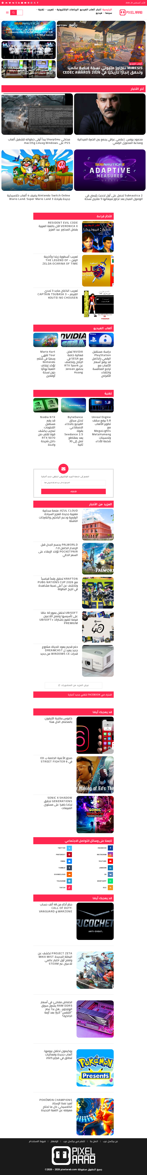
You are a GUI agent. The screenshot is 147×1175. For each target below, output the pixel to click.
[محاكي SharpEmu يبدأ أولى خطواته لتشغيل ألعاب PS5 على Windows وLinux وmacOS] (37, 114)
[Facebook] (37, 3)
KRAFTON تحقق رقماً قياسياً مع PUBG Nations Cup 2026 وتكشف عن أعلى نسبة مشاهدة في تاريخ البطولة (58, 584)
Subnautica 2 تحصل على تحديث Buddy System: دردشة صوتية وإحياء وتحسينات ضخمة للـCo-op (29, 32)
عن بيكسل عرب (110, 1141)
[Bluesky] (10, 3)
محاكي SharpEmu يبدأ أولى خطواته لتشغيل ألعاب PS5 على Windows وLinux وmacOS (39, 141)
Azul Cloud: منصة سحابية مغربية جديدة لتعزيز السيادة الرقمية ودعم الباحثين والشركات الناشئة (58, 515)
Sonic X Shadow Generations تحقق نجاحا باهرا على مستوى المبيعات (58, 803)
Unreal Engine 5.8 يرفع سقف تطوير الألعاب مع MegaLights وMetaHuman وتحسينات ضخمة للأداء (101, 429)
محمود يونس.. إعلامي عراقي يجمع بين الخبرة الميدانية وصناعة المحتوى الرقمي (110, 141)
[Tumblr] (16, 3)
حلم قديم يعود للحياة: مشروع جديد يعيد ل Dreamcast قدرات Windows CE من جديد (59, 650)
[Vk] (13, 3)
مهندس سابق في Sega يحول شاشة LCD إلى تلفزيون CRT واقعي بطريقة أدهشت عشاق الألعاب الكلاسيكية (30, 70)
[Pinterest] (28, 3)
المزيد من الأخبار (100, 504)
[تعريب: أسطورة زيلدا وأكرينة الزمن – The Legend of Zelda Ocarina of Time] (98, 271)
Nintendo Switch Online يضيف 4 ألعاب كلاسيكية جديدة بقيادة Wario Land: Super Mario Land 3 (38, 197)
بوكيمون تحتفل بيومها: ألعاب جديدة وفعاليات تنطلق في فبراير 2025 (58, 1054)
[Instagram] (31, 3)
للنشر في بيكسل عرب (74, 1141)
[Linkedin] (19, 3)
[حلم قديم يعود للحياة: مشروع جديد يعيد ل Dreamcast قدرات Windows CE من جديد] (98, 661)
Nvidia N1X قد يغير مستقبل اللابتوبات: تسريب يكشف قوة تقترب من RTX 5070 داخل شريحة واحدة (46, 430)
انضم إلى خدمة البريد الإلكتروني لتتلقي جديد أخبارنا (65, 477)
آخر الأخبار (137, 89)
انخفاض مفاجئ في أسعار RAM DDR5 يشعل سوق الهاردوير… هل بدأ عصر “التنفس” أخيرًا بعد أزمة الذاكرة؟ (56, 1009)
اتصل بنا (94, 1141)
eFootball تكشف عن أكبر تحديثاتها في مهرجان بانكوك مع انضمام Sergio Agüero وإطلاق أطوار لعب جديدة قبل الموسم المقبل (30, 49)
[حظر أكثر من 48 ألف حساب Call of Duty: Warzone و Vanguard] (95, 921)
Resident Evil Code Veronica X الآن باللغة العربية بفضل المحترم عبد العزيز (58, 226)
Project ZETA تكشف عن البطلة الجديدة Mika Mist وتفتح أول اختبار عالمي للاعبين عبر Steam (55, 958)
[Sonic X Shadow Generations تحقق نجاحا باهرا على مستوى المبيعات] (95, 814)
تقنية (108, 393)
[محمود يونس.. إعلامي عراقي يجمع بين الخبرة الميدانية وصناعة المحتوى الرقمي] (110, 114)
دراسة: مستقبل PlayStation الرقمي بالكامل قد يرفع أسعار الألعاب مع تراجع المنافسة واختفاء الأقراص (101, 363)
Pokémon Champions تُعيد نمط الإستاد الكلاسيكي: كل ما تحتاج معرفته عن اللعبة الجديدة (55, 1105)
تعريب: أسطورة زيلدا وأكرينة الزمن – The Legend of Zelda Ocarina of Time (60, 260)
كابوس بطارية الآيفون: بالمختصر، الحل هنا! (58, 720)
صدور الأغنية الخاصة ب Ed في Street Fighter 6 (56, 759)
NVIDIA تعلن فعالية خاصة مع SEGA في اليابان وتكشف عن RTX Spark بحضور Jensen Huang (73, 362)
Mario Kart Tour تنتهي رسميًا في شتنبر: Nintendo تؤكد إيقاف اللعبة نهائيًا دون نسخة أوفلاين (46, 363)
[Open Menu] (7, 12)
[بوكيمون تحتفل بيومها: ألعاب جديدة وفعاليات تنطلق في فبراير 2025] (95, 1067)
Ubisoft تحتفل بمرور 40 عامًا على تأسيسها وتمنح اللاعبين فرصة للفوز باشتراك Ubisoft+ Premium (58, 618)
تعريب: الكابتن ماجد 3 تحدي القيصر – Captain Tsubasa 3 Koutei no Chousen (58, 294)
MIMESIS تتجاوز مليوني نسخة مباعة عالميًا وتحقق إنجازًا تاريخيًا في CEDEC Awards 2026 (103, 70)
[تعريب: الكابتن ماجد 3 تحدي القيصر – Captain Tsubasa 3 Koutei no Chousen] (98, 305)
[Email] (22, 3)
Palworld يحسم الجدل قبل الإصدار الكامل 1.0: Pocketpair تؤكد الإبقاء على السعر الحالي (58, 550)
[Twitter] (35, 3)
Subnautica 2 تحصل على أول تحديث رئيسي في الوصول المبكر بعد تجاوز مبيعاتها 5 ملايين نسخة (114, 197)
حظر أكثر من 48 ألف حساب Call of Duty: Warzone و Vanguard (55, 908)
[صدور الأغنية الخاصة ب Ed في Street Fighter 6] (95, 774)
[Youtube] (25, 3)
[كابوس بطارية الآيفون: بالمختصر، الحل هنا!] (95, 735)
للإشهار (54, 1141)
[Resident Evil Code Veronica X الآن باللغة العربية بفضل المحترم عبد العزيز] (98, 236)
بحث (13, 12)
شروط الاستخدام (37, 1141)
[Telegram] (3, 3)
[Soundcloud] (6, 3)
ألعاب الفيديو (102, 328)
